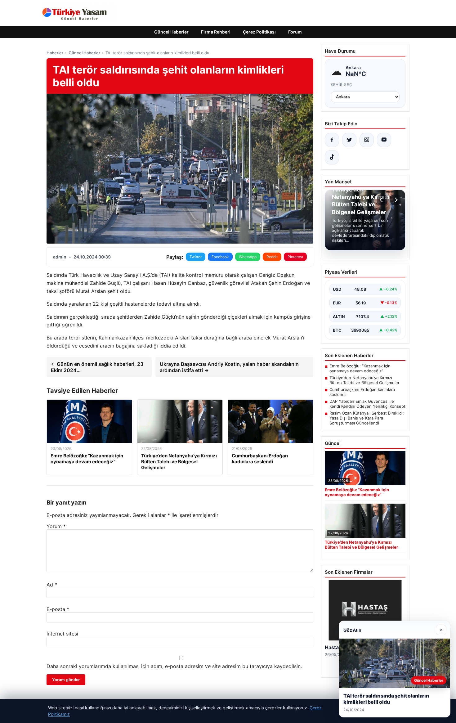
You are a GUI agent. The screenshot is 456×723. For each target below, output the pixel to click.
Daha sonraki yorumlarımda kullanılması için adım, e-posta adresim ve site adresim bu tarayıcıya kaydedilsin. (174, 666)
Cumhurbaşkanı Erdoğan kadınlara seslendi (362, 392)
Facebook (220, 256)
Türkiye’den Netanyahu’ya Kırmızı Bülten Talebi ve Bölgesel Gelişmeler (364, 380)
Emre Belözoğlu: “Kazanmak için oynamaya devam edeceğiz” (360, 368)
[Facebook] (332, 140)
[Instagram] (367, 140)
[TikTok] (332, 157)
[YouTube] (384, 140)
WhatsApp (248, 256)
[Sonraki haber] (395, 200)
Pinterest (295, 256)
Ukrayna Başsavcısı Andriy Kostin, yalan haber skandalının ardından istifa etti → (229, 367)
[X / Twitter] (349, 140)
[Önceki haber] (382, 200)
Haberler (55, 52)
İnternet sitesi (62, 634)
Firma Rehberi (215, 31)
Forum (295, 31)
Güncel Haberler (171, 31)
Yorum (56, 526)
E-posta (58, 609)
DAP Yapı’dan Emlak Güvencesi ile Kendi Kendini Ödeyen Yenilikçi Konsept (367, 404)
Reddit (272, 256)
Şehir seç (342, 84)
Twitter (196, 256)
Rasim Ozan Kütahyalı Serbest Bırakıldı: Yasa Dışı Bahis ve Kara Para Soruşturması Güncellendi (366, 418)
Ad (52, 585)
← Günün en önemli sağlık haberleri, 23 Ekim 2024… (97, 367)
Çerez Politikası (259, 31)
